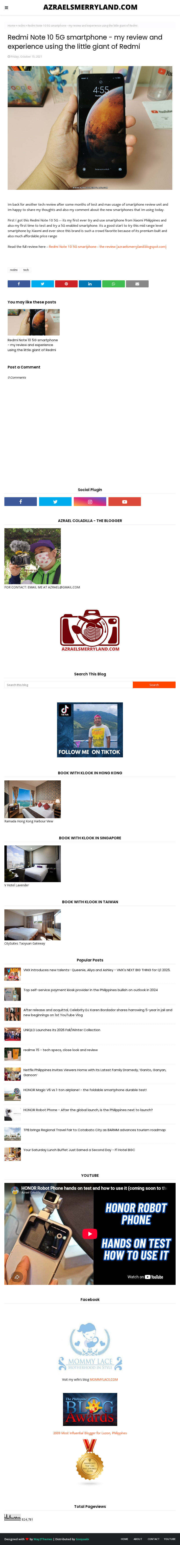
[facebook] (20, 501)
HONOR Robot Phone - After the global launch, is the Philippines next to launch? (88, 1110)
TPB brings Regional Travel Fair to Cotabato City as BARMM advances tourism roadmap (94, 1130)
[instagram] (90, 501)
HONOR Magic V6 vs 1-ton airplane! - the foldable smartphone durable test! (85, 1090)
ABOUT (138, 1539)
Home (11, 25)
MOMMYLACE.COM (104, 1379)
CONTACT (154, 1539)
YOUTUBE (170, 1539)
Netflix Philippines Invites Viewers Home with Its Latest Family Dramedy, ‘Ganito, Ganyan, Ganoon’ (94, 1072)
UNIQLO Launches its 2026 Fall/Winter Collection (61, 1030)
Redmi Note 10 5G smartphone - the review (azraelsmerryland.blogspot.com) (107, 246)
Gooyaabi (82, 1539)
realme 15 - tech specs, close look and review (60, 1050)
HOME (124, 1539)
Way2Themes (43, 1539)
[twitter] (55, 501)
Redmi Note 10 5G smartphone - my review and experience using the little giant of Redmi (33, 345)
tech (26, 270)
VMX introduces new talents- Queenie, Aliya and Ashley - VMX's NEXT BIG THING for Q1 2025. (97, 970)
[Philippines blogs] (90, 1485)
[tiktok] (159, 501)
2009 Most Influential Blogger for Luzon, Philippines (90, 1433)
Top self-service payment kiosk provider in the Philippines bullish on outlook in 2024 (90, 990)
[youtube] (124, 501)
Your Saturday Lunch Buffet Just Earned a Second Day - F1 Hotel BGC (79, 1150)
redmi (21, 25)
